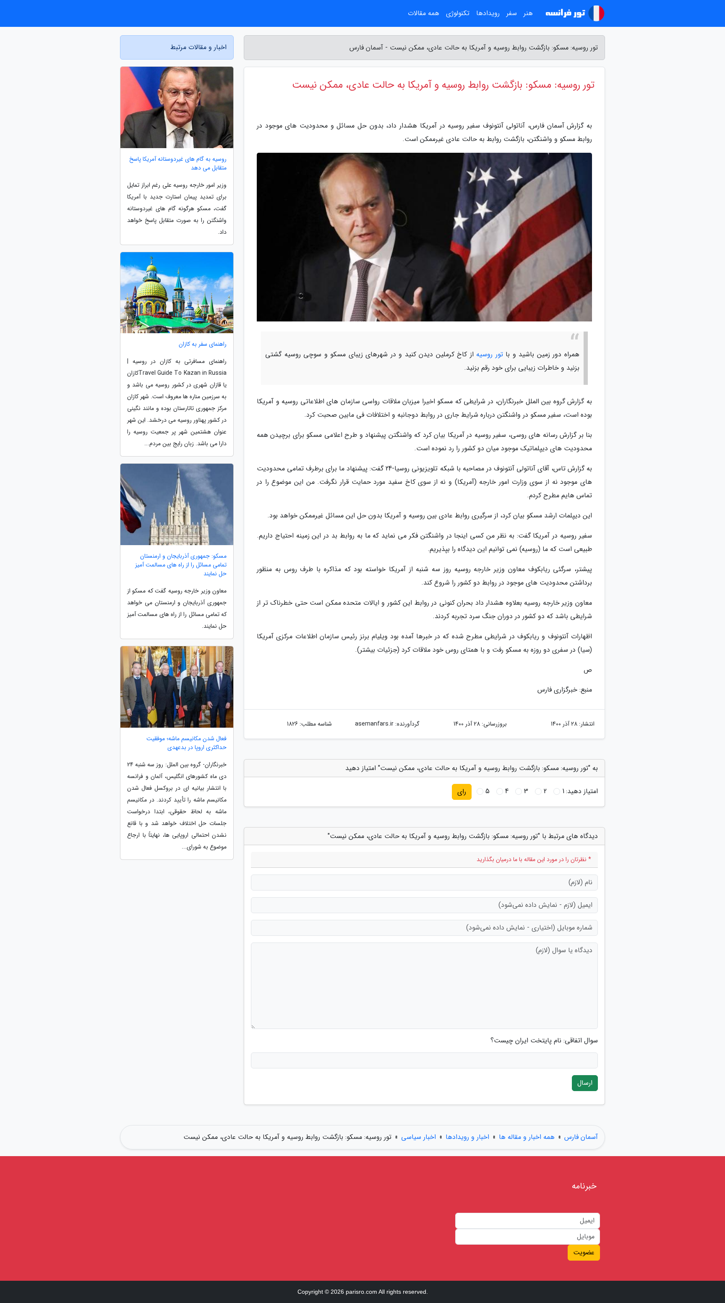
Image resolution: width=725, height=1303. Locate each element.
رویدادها (488, 13)
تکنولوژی (457, 13)
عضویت (584, 1252)
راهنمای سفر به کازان (203, 344)
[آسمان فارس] (574, 13)
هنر (528, 13)
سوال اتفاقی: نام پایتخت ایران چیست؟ (544, 1041)
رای (461, 791)
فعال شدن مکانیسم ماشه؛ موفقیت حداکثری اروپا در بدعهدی (186, 743)
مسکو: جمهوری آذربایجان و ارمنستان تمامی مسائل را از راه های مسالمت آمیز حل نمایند (181, 565)
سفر (511, 13)
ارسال (584, 1083)
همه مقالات (423, 13)
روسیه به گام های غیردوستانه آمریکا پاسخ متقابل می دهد (178, 163)
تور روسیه (489, 354)
